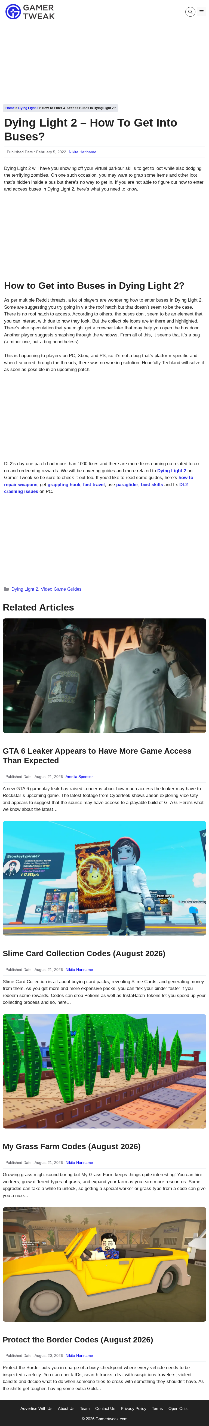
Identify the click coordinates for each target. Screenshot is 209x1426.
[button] (190, 11)
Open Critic (178, 1408)
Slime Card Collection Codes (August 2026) (84, 953)
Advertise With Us (36, 1408)
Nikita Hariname (82, 152)
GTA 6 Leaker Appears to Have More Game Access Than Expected (97, 756)
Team (85, 1408)
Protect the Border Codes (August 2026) (78, 1339)
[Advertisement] (104, 62)
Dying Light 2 (28, 108)
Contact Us (105, 1408)
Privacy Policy (133, 1408)
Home (10, 108)
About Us (66, 1408)
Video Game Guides (61, 589)
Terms (157, 1408)
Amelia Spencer (79, 776)
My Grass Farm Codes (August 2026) (72, 1146)
